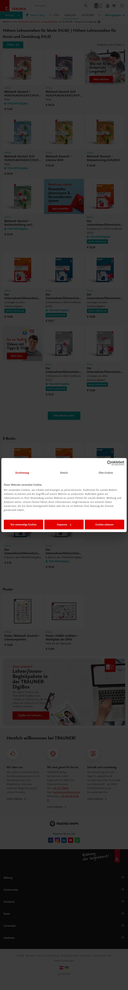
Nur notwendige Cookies (23, 524)
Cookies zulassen (105, 524)
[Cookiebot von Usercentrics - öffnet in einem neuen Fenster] (109, 463)
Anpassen (62, 524)
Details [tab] (64, 472)
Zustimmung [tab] (22, 472)
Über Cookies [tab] (106, 472)
